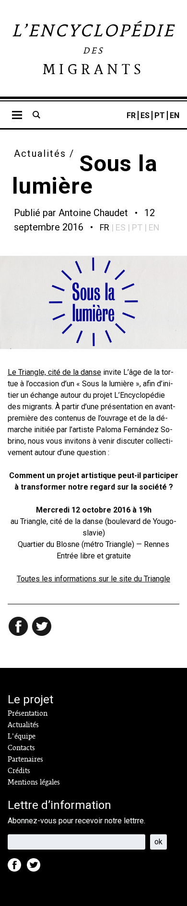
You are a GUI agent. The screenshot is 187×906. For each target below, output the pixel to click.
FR (131, 115)
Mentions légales (34, 782)
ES (145, 115)
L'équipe (21, 736)
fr (104, 227)
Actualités (40, 153)
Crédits (19, 770)
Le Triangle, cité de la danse (54, 372)
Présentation (27, 713)
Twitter (36, 867)
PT (159, 115)
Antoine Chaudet (93, 212)
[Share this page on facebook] (19, 627)
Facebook (17, 867)
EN (174, 115)
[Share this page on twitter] (42, 627)
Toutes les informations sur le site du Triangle (93, 578)
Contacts (21, 747)
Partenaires (25, 759)
